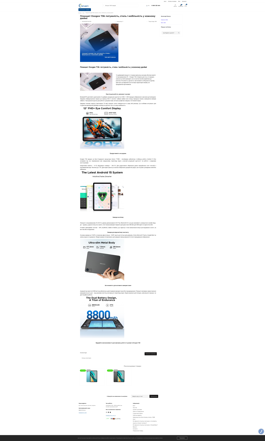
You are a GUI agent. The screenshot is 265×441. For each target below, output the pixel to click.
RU (148, 5)
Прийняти (182, 438)
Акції (165, 1)
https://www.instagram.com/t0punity (106, 412)
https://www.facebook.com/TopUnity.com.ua (108, 412)
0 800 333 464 (156, 5)
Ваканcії (135, 427)
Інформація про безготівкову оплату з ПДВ (144, 417)
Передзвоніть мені (83, 412)
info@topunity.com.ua (111, 415)
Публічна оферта (137, 415)
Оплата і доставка (172, 1)
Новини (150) (164, 19)
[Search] (103, 5)
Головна (79, 12)
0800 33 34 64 (82, 410)
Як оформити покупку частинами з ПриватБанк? (145, 425)
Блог (179, 1)
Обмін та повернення (138, 411)
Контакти (184, 1)
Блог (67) (163, 22)
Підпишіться (154, 396)
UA (146, 5)
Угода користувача (138, 413)
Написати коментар (151, 353)
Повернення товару (138, 430)
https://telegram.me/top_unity (110, 412)
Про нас (135, 407)
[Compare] (103, 371)
